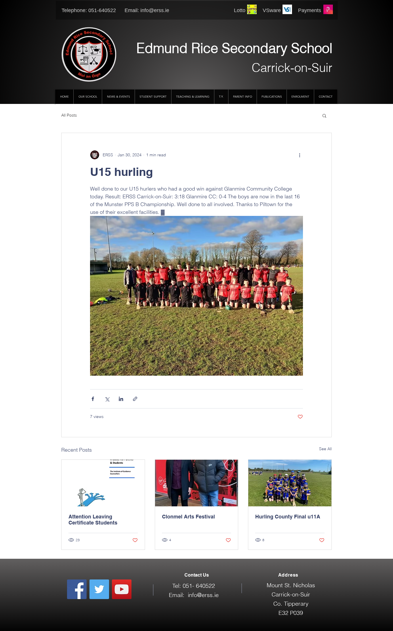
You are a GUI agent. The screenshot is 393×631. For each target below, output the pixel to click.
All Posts (69, 115)
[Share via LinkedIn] (121, 399)
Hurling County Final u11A (287, 517)
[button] (324, 115)
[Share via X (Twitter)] (107, 399)
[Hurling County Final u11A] (289, 483)
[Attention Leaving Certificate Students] (103, 483)
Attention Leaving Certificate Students (92, 520)
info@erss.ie (154, 10)
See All (325, 448)
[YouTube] (121, 589)
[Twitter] (99, 589)
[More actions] (299, 154)
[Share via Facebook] (93, 399)
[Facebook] (77, 589)
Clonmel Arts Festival (188, 517)
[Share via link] (135, 399)
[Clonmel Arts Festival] (196, 483)
